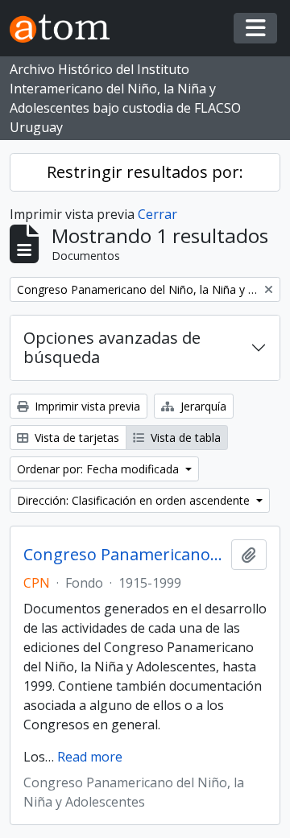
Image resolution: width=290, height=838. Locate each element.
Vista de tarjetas (75, 437)
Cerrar (157, 214)
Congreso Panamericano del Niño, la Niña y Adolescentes (124, 554)
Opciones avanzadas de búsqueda (112, 347)
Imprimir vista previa (85, 406)
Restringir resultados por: (145, 172)
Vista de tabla (184, 437)
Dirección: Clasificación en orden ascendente (135, 500)
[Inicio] (66, 28)
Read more (89, 757)
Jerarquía (201, 406)
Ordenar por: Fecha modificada (99, 469)
